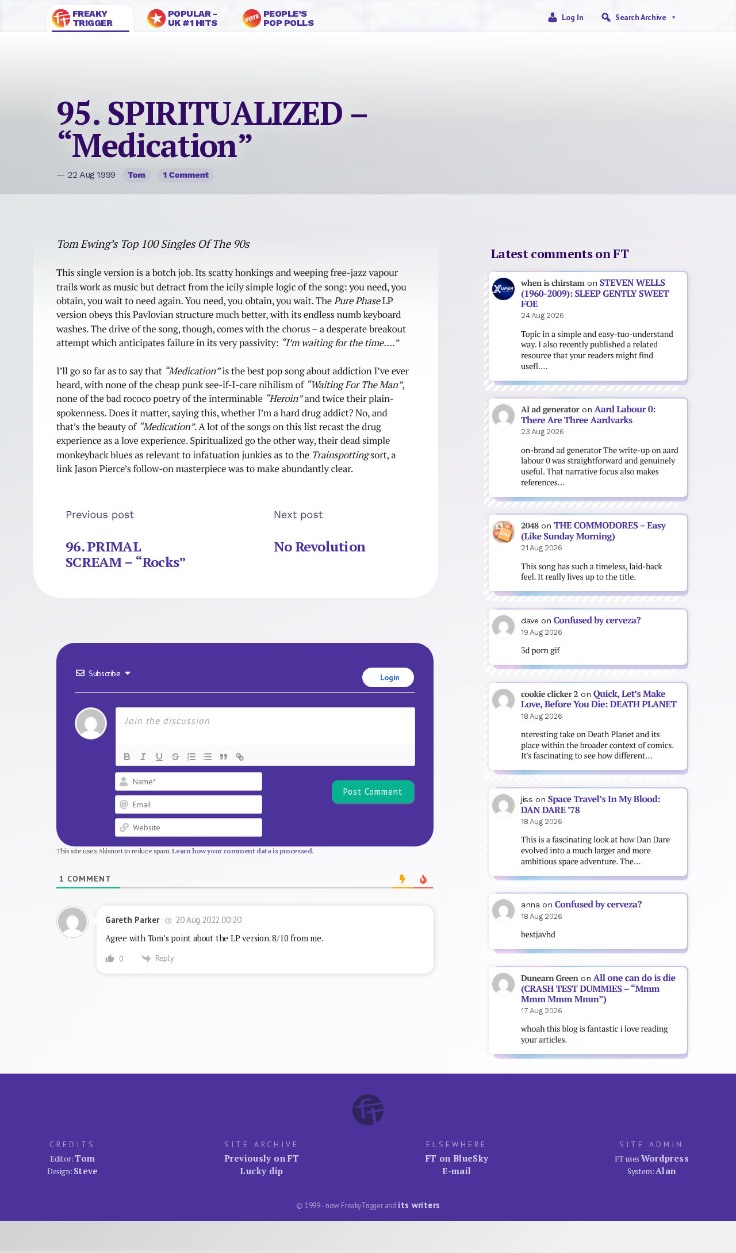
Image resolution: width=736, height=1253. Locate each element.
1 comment (186, 175)
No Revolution (320, 546)
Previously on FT (261, 1158)
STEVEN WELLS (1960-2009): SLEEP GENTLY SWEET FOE (595, 293)
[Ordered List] (191, 757)
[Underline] (159, 757)
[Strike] (175, 757)
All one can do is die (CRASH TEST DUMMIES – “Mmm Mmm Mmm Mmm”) (598, 988)
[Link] (240, 757)
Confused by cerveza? (597, 620)
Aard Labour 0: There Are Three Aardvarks (588, 414)
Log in (573, 17)
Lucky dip (261, 1171)
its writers (419, 1205)
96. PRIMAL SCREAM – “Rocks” (126, 554)
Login (389, 677)
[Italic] (143, 757)
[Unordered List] (208, 757)
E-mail (456, 1171)
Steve (86, 1171)
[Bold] (127, 757)
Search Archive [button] (640, 17)
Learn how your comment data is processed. (243, 850)
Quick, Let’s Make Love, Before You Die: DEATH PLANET (598, 699)
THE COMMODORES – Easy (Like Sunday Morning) (593, 530)
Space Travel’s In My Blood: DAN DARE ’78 (590, 804)
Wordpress (665, 1158)
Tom (136, 175)
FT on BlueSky (457, 1158)
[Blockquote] (224, 757)
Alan (666, 1171)
